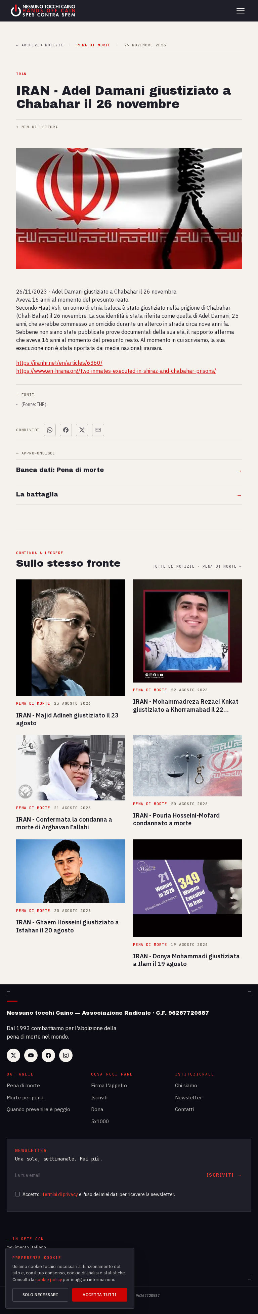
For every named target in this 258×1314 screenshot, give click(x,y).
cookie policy (48, 1279)
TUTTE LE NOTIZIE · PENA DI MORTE (197, 566)
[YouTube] (31, 1055)
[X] (13, 1055)
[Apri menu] (240, 10)
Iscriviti (99, 1097)
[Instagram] (66, 1055)
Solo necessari (40, 1294)
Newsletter (188, 1097)
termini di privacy (60, 1194)
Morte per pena (25, 1097)
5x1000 (100, 1121)
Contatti (184, 1109)
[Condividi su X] (82, 430)
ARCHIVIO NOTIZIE (39, 45)
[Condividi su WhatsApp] (50, 430)
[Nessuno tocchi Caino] (44, 10)
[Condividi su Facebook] (66, 430)
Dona (97, 1109)
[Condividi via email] (98, 430)
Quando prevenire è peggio (38, 1109)
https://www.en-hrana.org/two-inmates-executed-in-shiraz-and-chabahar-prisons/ (116, 370)
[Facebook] (48, 1055)
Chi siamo (186, 1085)
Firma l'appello (109, 1085)
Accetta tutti (100, 1294)
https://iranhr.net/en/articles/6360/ (59, 362)
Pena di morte (23, 1085)
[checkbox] (17, 1194)
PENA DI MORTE (94, 45)
